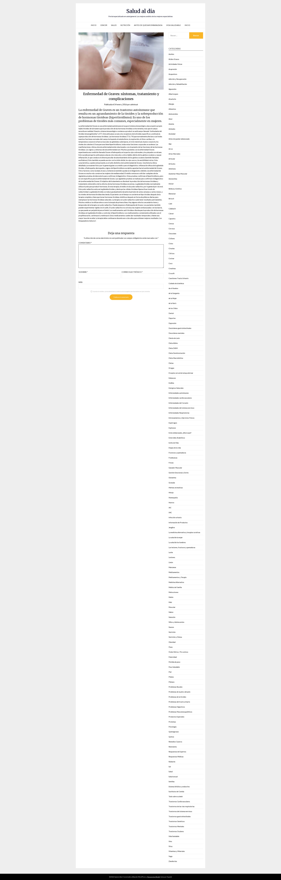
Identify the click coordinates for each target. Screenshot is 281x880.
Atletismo (172, 169)
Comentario (85, 243)
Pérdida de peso (174, 662)
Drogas (171, 368)
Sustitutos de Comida (176, 791)
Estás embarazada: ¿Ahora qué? (180, 433)
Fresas (171, 463)
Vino (170, 841)
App (170, 144)
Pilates (171, 677)
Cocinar (171, 258)
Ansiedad (172, 134)
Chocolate (172, 234)
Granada (172, 483)
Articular (172, 159)
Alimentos (172, 109)
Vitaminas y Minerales (177, 851)
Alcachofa (172, 99)
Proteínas (172, 722)
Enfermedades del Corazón (178, 403)
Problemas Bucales (175, 687)
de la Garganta (174, 293)
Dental (171, 313)
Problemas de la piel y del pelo (179, 692)
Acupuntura (173, 74)
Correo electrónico (132, 272)
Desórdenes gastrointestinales (180, 328)
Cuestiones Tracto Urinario (178, 278)
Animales (172, 129)
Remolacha (173, 747)
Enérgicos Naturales (176, 388)
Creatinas (172, 268)
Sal (170, 767)
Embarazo (172, 378)
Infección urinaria (175, 517)
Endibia (171, 383)
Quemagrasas (174, 732)
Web (80, 282)
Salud (114, 25)
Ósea (170, 647)
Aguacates (172, 89)
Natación (172, 617)
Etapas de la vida (175, 448)
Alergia (171, 104)
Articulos (172, 164)
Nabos (171, 612)
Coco (170, 263)
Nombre (83, 272)
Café (170, 204)
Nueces (171, 627)
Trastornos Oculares (176, 831)
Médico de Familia (175, 587)
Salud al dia (140, 11)
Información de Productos (178, 522)
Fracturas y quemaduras (177, 453)
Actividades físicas (175, 64)
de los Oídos (173, 308)
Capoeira (172, 219)
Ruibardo (172, 762)
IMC (170, 513)
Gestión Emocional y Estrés (179, 473)
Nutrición (125, 25)
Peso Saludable (174, 667)
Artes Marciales (174, 154)
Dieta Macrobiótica (176, 358)
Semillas (172, 782)
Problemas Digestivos (177, 707)
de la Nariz (172, 303)
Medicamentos (174, 572)
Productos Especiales (176, 717)
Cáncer (103, 25)
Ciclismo (172, 238)
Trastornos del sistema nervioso (180, 811)
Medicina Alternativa (176, 582)
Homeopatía (173, 498)
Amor (171, 119)
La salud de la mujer (176, 537)
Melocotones (173, 592)
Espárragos (173, 423)
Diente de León (174, 338)
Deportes (172, 318)
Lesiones (172, 557)
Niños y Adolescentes (176, 622)
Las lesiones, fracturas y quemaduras (182, 547)
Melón (171, 597)
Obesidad (172, 642)
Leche (171, 552)
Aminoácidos (173, 114)
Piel (170, 672)
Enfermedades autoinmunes (179, 393)
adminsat (134, 104)
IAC (170, 508)
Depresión (172, 323)
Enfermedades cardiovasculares (180, 398)
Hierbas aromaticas (176, 488)
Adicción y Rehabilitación (178, 84)
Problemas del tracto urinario (179, 702)
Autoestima (173, 179)
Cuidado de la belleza (176, 283)
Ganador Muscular (175, 468)
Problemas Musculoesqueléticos (180, 712)
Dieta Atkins (173, 343)
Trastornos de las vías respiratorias (182, 806)
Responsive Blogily (153, 877)
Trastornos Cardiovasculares (179, 801)
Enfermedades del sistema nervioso (181, 408)
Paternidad (173, 657)
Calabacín (172, 209)
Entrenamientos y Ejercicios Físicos (181, 418)
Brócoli (171, 199)
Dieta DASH (173, 348)
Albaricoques (173, 94)
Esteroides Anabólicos (177, 438)
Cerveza (172, 229)
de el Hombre (173, 288)
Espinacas (172, 428)
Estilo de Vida (174, 443)
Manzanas (172, 567)
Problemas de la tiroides (177, 697)
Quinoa (171, 737)
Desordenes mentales (176, 333)
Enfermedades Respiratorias (179, 413)
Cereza (171, 224)
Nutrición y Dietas (175, 637)
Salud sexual (173, 777)
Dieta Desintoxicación (177, 353)
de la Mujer (173, 298)
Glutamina (172, 478)
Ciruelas (172, 248)
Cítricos (171, 253)
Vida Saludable (173, 25)
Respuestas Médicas (176, 757)
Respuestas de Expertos (177, 752)
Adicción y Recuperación (177, 79)
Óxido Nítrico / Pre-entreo (178, 652)
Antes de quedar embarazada (148, 25)
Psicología (172, 727)
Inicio (93, 25)
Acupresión (173, 69)
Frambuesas (173, 458)
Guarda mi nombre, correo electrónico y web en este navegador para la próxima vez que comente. (121, 291)
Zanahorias (173, 861)
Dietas (171, 363)
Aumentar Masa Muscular (178, 174)
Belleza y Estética (175, 189)
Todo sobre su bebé (176, 796)
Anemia (171, 124)
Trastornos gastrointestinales (180, 816)
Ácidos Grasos (174, 59)
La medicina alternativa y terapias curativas (184, 532)
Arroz (171, 149)
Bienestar (172, 194)
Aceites (171, 54)
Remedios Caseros (175, 742)
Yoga (170, 856)
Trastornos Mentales (176, 826)
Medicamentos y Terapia (177, 577)
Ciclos (171, 244)
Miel (170, 602)
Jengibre (172, 527)
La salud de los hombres (177, 542)
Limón (171, 562)
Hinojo (171, 493)
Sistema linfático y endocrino (179, 787)
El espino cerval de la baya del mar (181, 373)
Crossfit (172, 273)
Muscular (172, 607)
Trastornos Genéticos (177, 821)
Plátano (171, 682)
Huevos (171, 503)
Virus (170, 846)
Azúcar (171, 184)
